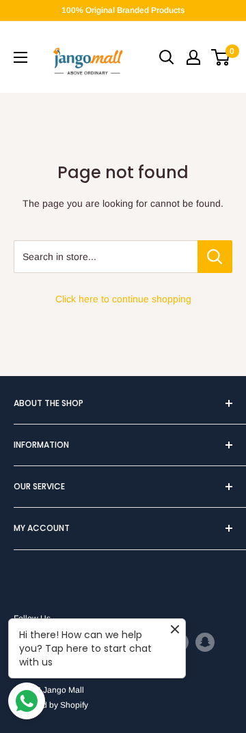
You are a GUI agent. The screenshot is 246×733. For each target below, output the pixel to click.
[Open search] (166, 57)
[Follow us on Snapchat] (205, 642)
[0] (221, 57)
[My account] (193, 57)
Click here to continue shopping (123, 298)
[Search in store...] (214, 256)
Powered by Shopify (51, 705)
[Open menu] (20, 57)
